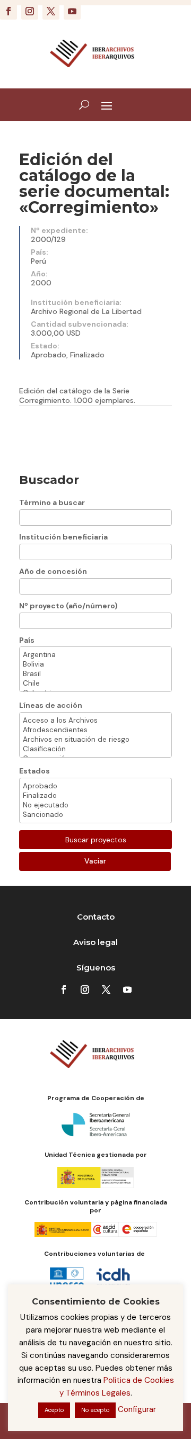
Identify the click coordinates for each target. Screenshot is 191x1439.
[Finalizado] (95, 796)
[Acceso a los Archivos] (95, 720)
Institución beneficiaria (63, 537)
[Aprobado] (95, 786)
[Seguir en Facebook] (8, 11)
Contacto (96, 917)
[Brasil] (95, 674)
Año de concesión (53, 571)
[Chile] (95, 683)
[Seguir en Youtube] (72, 11)
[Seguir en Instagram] (29, 11)
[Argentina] (95, 655)
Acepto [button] (54, 1410)
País (26, 640)
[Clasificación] (95, 749)
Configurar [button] (137, 1409)
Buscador (49, 480)
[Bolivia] (95, 664)
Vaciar (95, 861)
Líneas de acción (50, 705)
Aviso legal (95, 942)
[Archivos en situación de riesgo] (95, 739)
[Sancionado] (95, 815)
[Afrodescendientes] (95, 730)
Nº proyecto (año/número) (68, 605)
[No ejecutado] (95, 805)
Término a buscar (52, 502)
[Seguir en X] (50, 11)
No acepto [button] (95, 1410)
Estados (34, 771)
